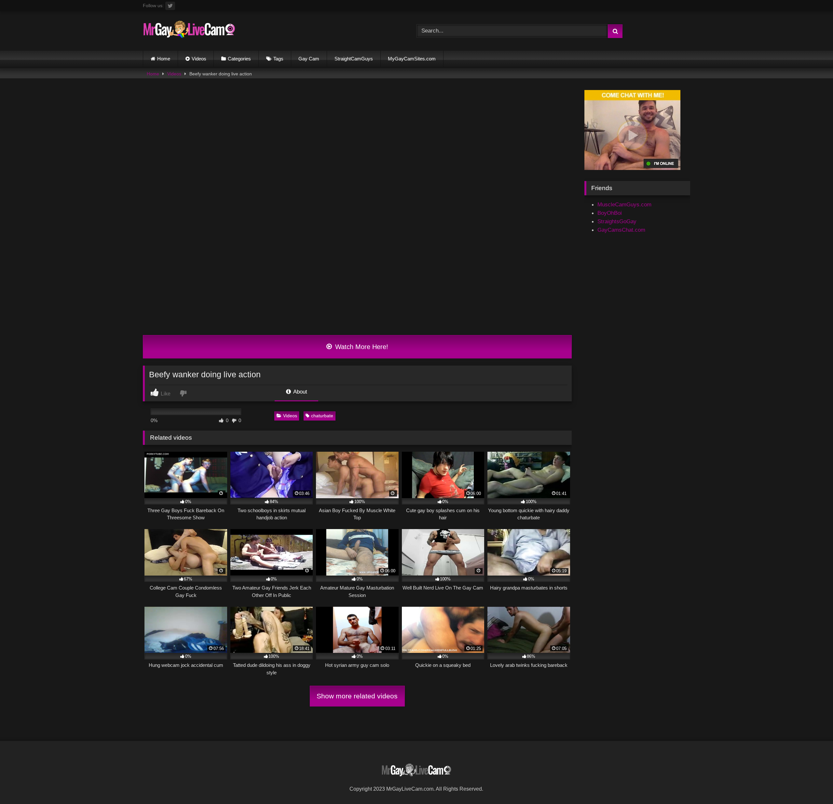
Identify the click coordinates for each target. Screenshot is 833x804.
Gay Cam (308, 58)
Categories (239, 58)
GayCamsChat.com (621, 230)
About (299, 391)
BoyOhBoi (609, 213)
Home (163, 58)
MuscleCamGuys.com (624, 204)
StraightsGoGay (616, 221)
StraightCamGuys (354, 58)
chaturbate (322, 415)
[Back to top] (812, 784)
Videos (199, 58)
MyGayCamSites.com (412, 58)
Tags (278, 58)
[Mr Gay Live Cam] (189, 31)
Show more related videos (357, 696)
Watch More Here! (360, 346)
